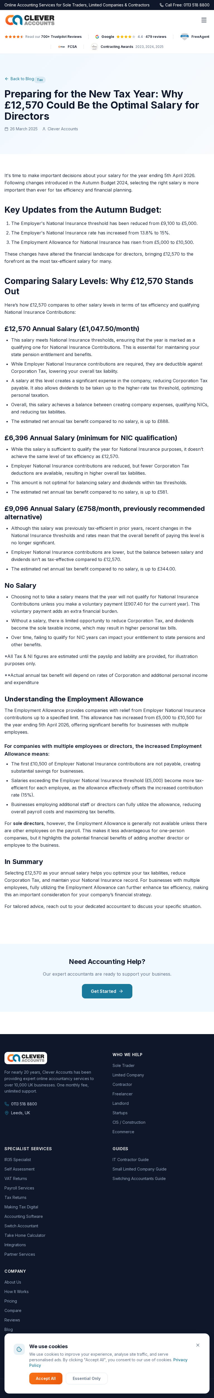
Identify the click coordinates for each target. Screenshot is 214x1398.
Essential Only (87, 1378)
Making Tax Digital (21, 1206)
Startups (120, 1112)
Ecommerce (123, 1131)
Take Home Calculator (24, 1235)
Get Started (103, 991)
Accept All (46, 1378)
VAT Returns (15, 1178)
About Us (12, 1282)
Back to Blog (22, 78)
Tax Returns (15, 1197)
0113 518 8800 (24, 1103)
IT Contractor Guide (131, 1159)
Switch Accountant (21, 1225)
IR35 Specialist (17, 1159)
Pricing (10, 1301)
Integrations (15, 1244)
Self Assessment (19, 1169)
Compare (12, 1310)
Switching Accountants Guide (139, 1178)
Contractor (122, 1084)
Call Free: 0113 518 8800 (187, 5)
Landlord (121, 1103)
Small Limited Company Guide (140, 1169)
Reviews (12, 1320)
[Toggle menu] (204, 20)
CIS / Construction (129, 1122)
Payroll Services (19, 1188)
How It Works (16, 1291)
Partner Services (19, 1254)
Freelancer (123, 1093)
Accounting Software (23, 1216)
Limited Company (128, 1075)
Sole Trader (124, 1065)
